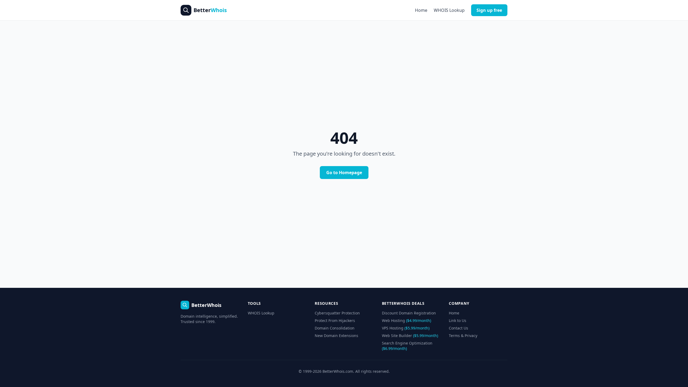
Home (421, 10)
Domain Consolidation (334, 328)
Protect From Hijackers (335, 320)
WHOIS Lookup (449, 10)
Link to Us (457, 320)
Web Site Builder (410, 335)
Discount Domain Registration (409, 313)
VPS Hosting (405, 328)
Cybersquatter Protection (337, 313)
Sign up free (489, 10)
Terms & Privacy (463, 335)
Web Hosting (406, 320)
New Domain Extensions (336, 335)
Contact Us (458, 328)
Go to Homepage (344, 172)
